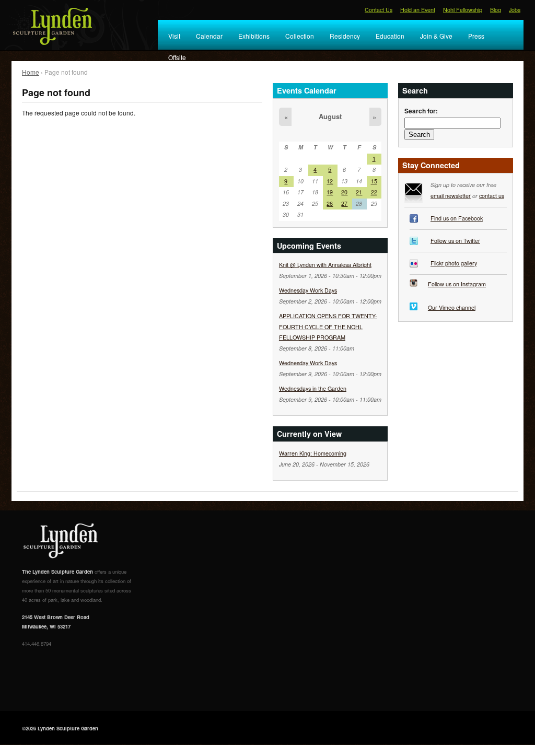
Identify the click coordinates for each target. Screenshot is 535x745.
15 (374, 181)
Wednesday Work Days (308, 290)
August (330, 116)
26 (330, 203)
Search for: (421, 110)
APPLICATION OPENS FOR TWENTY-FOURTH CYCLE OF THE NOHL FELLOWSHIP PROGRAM (328, 326)
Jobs (514, 10)
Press (476, 35)
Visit (174, 35)
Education (390, 35)
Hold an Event (417, 10)
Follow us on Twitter (455, 241)
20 (344, 192)
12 (330, 181)
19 (330, 192)
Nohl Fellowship (462, 10)
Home (30, 71)
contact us (491, 196)
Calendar (209, 35)
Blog (495, 10)
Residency (345, 35)
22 (374, 192)
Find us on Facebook (457, 218)
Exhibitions (254, 35)
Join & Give (436, 35)
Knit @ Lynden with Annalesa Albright (325, 265)
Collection (299, 35)
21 (359, 192)
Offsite (177, 57)
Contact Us (378, 10)
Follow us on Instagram (457, 284)
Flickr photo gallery (454, 263)
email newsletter (451, 196)
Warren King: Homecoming (312, 453)
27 (344, 203)
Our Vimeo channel (451, 307)
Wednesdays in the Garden (312, 388)
